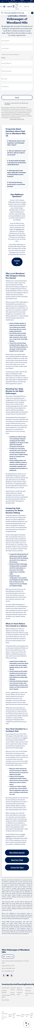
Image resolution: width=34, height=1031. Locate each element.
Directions (28, 990)
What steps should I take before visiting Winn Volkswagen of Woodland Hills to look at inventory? (16, 173)
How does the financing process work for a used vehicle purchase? (16, 184)
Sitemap (18, 1015)
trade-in (25, 738)
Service (13, 984)
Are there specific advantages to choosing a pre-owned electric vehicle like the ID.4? (16, 162)
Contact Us (17, 262)
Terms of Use (21, 119)
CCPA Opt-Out (32, 1015)
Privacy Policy (13, 119)
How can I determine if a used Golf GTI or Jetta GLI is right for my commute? (16, 152)
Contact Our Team (17, 867)
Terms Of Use (14, 1015)
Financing (21, 984)
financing (18, 229)
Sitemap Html (23, 1015)
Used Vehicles (6, 988)
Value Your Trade (17, 860)
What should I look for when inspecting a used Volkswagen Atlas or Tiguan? (16, 143)
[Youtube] (8, 975)
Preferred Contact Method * (10, 54)
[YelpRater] (12, 975)
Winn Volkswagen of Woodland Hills (5, 1015)
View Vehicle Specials (17, 853)
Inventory (6, 984)
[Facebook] (4, 975)
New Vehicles (5, 1000)
